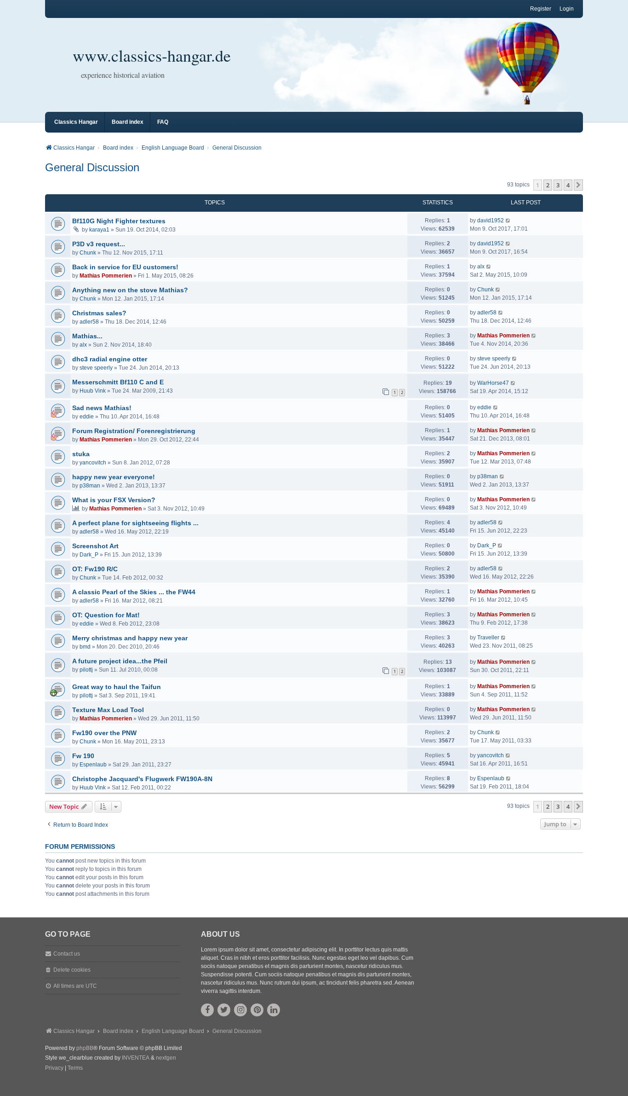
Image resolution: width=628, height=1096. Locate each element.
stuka (81, 454)
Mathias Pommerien (106, 276)
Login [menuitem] (566, 9)
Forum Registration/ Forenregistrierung (133, 431)
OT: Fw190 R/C (95, 569)
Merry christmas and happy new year (130, 638)
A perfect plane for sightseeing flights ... (135, 523)
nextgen (166, 1058)
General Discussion (92, 167)
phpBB (84, 1048)
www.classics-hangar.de (152, 55)
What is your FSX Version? (113, 500)
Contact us (66, 954)
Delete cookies (72, 970)
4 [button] (568, 185)
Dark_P (89, 554)
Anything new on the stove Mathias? (130, 290)
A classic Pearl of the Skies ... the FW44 (133, 592)
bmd (85, 647)
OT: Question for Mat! (106, 615)
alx (481, 266)
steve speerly (96, 368)
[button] (578, 185)
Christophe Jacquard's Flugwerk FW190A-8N (142, 779)
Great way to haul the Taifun (116, 686)
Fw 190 (83, 756)
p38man (90, 485)
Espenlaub (93, 764)
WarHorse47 (493, 383)
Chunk (88, 252)
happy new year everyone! (113, 477)
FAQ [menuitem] (162, 122)
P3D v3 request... (98, 244)
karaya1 (99, 229)
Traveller (488, 637)
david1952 (490, 220)
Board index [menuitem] (127, 122)
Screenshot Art (95, 546)
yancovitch (93, 462)
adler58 (89, 322)
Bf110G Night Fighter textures (119, 221)
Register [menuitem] (540, 9)
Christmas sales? (99, 313)
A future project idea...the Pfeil (119, 661)
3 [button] (557, 185)
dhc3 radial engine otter (109, 359)
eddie (87, 416)
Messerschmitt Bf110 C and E (118, 382)
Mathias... (87, 336)
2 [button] (547, 185)
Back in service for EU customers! (125, 267)
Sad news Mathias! (101, 408)
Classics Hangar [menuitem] (76, 122)
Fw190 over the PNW (104, 732)
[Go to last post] (508, 220)
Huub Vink (93, 391)
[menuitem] (54, 1068)
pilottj (86, 670)
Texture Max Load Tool (108, 709)
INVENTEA (135, 1058)
